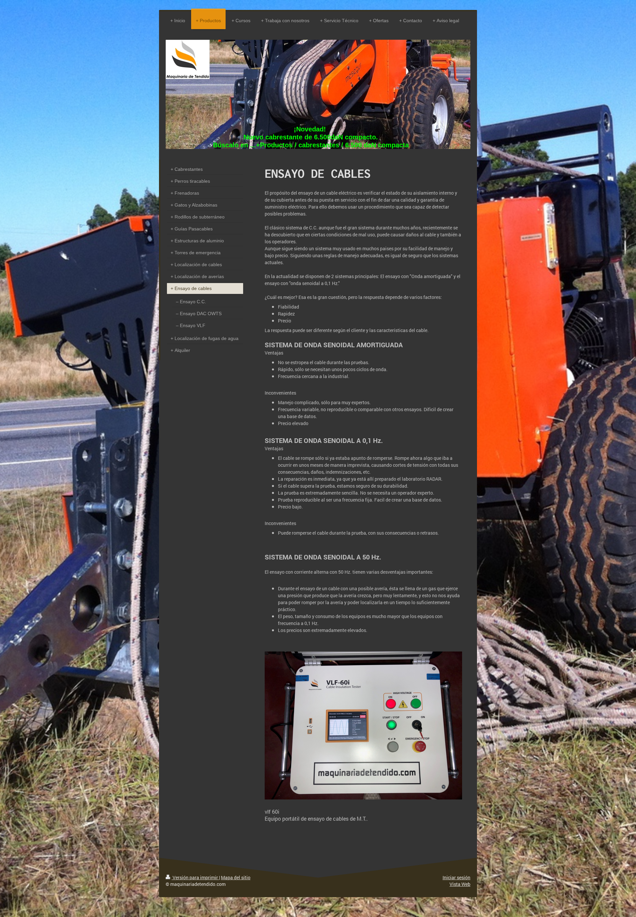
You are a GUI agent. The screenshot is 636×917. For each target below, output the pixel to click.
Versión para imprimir (195, 877)
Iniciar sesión (456, 877)
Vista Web (460, 884)
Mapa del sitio (235, 877)
